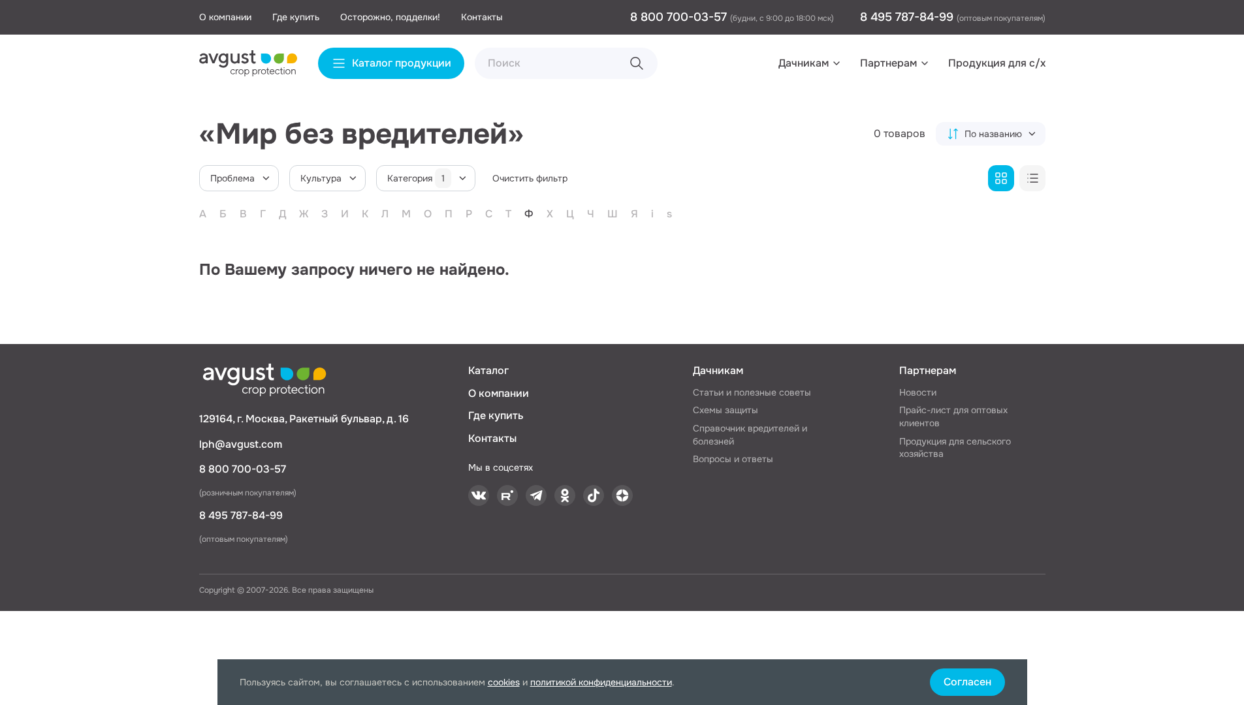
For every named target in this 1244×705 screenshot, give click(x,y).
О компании (225, 17)
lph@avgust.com (240, 444)
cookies (504, 682)
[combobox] (990, 134)
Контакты (482, 17)
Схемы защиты (725, 410)
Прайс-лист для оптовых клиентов (953, 416)
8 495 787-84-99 (908, 17)
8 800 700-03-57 (680, 17)
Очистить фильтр (529, 178)
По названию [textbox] (993, 134)
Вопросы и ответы (733, 459)
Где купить (295, 17)
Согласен (967, 682)
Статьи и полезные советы (752, 392)
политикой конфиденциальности (601, 682)
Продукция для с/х (996, 63)
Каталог (488, 370)
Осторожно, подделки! (390, 17)
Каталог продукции (401, 63)
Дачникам (803, 63)
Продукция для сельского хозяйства (955, 447)
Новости (917, 392)
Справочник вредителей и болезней (750, 434)
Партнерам (888, 63)
